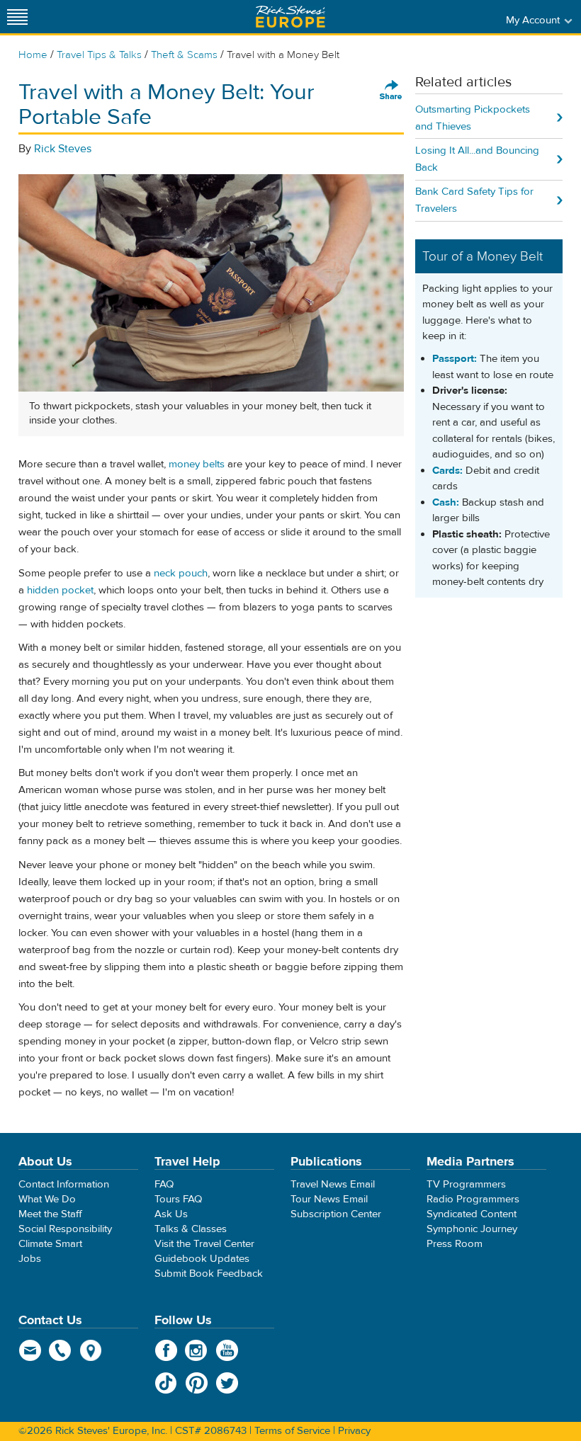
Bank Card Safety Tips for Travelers (474, 200)
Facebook (166, 1350)
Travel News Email (332, 1184)
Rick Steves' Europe (290, 16)
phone (60, 1350)
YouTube (227, 1350)
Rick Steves (62, 149)
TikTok (166, 1383)
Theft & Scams (184, 55)
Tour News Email (329, 1199)
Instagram (196, 1350)
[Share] (391, 90)
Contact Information (63, 1184)
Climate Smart (50, 1244)
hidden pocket (60, 590)
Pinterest (196, 1383)
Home (32, 55)
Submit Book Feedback (208, 1273)
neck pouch (181, 573)
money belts (197, 464)
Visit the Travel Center (204, 1244)
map (91, 1350)
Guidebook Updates (201, 1258)
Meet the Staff (50, 1214)
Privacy (354, 1430)
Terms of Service (292, 1430)
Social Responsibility (65, 1229)
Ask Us (171, 1214)
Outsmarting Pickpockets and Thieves (472, 118)
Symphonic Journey (472, 1229)
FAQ (164, 1184)
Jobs (29, 1258)
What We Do (47, 1199)
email (30, 1350)
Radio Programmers (473, 1199)
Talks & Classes (190, 1229)
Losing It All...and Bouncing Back (477, 159)
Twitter (227, 1383)
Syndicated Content (472, 1214)
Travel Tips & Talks (99, 55)
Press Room (455, 1244)
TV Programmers (466, 1184)
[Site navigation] (17, 16)
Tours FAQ (178, 1199)
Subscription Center (335, 1214)
